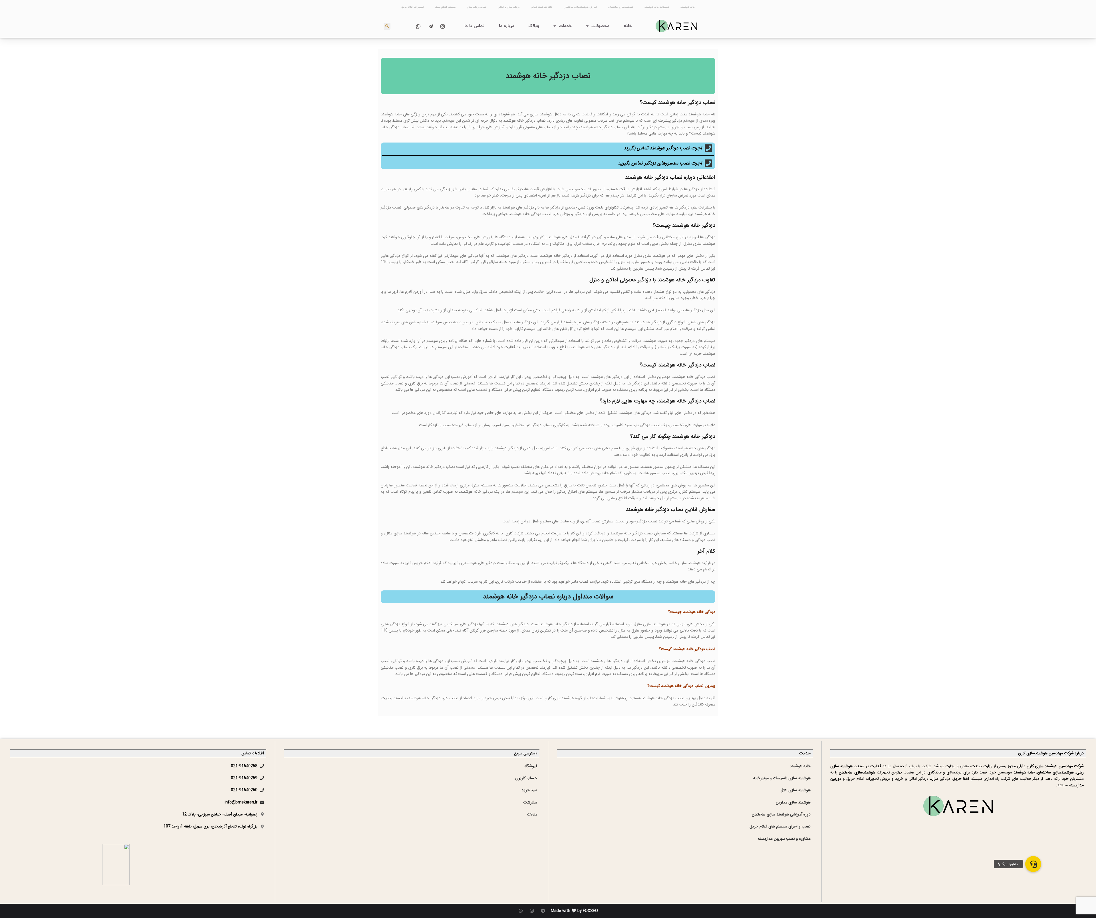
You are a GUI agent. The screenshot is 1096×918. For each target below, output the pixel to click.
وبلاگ (534, 26)
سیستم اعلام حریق (445, 7)
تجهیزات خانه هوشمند (656, 7)
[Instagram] (532, 911)
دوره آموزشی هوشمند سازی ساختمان (781, 814)
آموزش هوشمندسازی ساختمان (580, 7)
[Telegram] (543, 911)
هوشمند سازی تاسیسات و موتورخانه (782, 778)
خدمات (565, 26)
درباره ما (506, 26)
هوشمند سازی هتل (796, 790)
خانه (628, 26)
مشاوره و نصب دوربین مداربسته (784, 838)
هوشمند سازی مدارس (793, 802)
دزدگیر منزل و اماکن (508, 7)
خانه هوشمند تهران (541, 7)
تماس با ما (474, 26)
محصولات (600, 26)
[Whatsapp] (521, 911)
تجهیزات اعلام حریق (412, 7)
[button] (1033, 864)
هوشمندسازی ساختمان (620, 7)
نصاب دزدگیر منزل (476, 7)
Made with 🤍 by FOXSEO (574, 911)
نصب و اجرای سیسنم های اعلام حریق (780, 826)
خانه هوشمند (687, 7)
